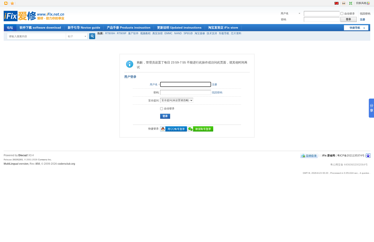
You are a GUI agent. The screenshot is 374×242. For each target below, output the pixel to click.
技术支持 (212, 33)
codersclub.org (66, 163)
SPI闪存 (188, 33)
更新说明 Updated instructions (179, 27)
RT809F (121, 33)
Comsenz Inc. (45, 159)
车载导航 (224, 33)
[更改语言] (336, 3)
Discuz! (23, 155)
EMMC (168, 33)
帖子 (70, 36)
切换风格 (361, 3)
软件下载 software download (40, 27)
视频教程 (145, 33)
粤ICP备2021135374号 (350, 155)
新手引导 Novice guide (84, 27)
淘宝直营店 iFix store (223, 27)
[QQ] (309, 155)
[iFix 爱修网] (34, 21)
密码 (283, 19)
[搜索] (91, 36)
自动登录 (349, 13)
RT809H (110, 33)
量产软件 (133, 33)
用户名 (285, 13)
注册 (362, 19)
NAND (178, 33)
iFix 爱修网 (328, 155)
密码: (156, 92)
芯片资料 (236, 33)
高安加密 (157, 33)
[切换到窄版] (350, 3)
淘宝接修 (200, 33)
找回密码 (365, 13)
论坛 (10, 27)
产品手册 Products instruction (128, 27)
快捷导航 (355, 27)
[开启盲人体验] (344, 3)
